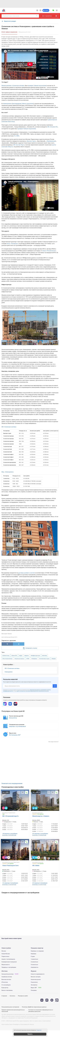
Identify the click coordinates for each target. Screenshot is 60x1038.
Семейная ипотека (7, 976)
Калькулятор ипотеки (10, 974)
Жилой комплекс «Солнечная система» (13, 85)
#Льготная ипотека (7, 658)
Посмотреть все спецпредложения (12, 783)
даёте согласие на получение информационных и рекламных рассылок (33, 691)
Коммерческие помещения (9, 962)
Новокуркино (7, 103)
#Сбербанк (34, 658)
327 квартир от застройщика (39, 883)
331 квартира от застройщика (40, 833)
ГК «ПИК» (16, 136)
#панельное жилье (19, 658)
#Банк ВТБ (14, 655)
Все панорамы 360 (15, 735)
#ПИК (27, 658)
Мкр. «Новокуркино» (8, 472)
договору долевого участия (26, 573)
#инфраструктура (35, 655)
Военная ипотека (6, 979)
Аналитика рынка (36, 979)
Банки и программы (7, 990)
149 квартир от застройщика (9, 833)
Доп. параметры (47, 16)
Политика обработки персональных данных (34, 1007)
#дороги (26, 655)
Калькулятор (13, 718)
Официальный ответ (25, 32)
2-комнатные (34, 962)
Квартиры (33, 953)
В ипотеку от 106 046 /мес (9, 884)
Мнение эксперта (35, 976)
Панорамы (34, 990)
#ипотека (44, 655)
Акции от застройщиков (8, 959)
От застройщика (6, 985)
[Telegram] (18, 644)
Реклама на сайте (23, 996)
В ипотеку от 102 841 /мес (39, 884)
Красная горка (31, 141)
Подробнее (38, 1030)
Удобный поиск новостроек (11, 16)
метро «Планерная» (12, 243)
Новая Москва (6, 953)
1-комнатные (34, 959)
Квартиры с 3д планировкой (17, 726)
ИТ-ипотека (5, 982)
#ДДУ (20, 655)
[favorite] (40, 10)
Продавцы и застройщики (9, 967)
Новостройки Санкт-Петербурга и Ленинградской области (18, 1024)
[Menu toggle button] (56, 10)
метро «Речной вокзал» (49, 250)
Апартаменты (34, 967)
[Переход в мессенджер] (56, 999)
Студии (33, 956)
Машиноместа (6, 964)
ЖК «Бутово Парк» (18, 145)
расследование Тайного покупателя (22, 103)
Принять (30, 1034)
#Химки (54, 658)
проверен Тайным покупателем (37, 85)
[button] (9, 342)
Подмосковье (5, 956)
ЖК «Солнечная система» (9, 427)
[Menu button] (53, 10)
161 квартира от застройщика (10, 883)
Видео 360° (36, 987)
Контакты (12, 996)
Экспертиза (34, 985)
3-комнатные (34, 964)
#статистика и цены (44, 658)
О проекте (4, 996)
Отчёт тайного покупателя (9, 32)
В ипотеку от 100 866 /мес (39, 835)
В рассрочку (5, 987)
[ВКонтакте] (7, 644)
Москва (4, 951)
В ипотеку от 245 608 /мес (9, 835)
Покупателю (34, 982)
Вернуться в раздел (10, 21)
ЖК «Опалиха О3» (52, 127)
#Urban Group (5, 655)
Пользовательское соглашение (10, 1007)
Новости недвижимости (37, 974)
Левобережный (51, 141)
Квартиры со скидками (37, 951)
